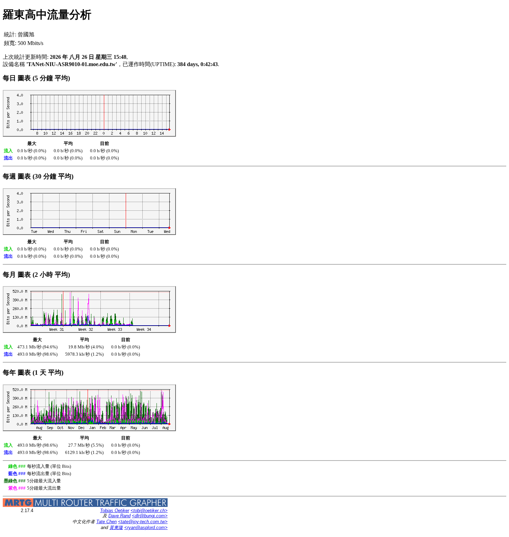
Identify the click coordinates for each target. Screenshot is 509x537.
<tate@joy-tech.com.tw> (143, 521)
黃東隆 (116, 527)
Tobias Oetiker (114, 510)
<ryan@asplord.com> (146, 527)
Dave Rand (119, 515)
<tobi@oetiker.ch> (149, 510)
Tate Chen (106, 521)
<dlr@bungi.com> (150, 515)
